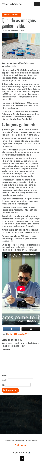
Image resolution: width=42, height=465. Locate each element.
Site (3, 385)
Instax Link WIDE (23, 334)
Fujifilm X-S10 (12, 334)
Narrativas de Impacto (11, 15)
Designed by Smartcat (20, 452)
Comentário (6, 349)
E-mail (4, 380)
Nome (4, 375)
